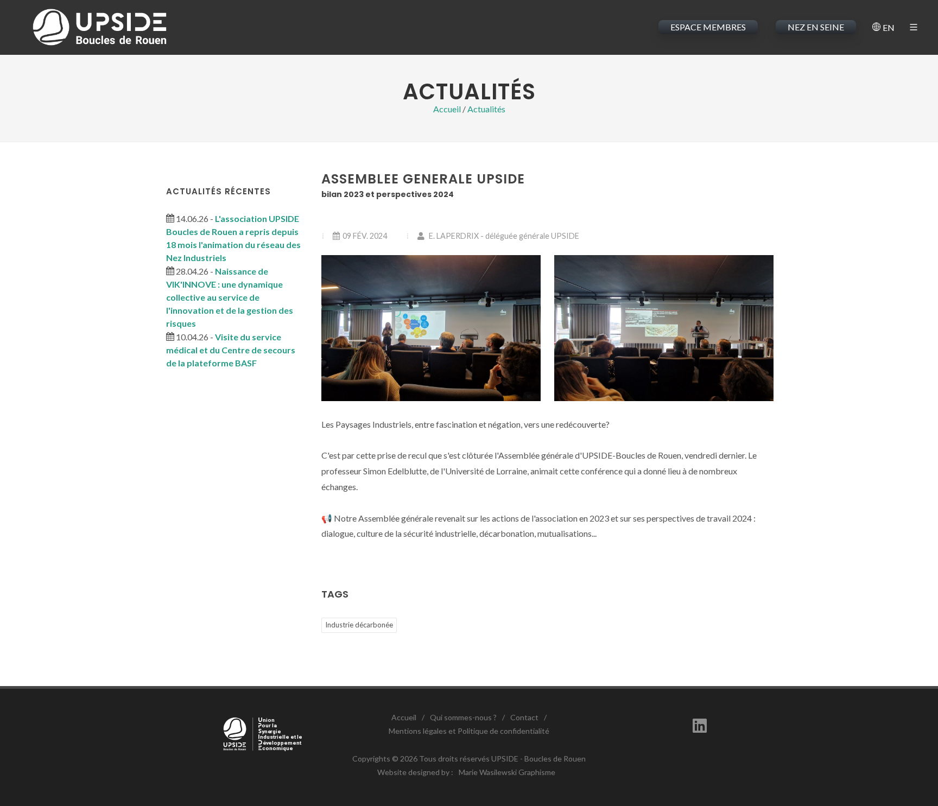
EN (888, 27)
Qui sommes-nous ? (463, 717)
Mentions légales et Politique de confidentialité (469, 730)
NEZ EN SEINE (816, 27)
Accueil (447, 109)
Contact (524, 717)
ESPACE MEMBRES (708, 27)
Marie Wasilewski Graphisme (507, 772)
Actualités (486, 109)
